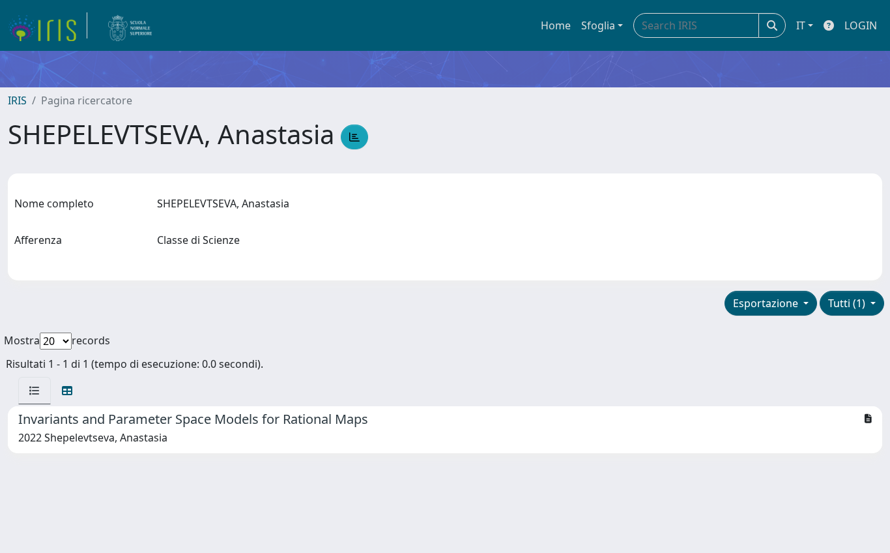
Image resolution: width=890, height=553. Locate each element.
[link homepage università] (130, 25)
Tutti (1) (848, 303)
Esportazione (767, 303)
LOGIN (860, 25)
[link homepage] (47, 25)
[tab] (34, 390)
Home (556, 25)
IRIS (17, 100)
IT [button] (800, 25)
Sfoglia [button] (598, 25)
